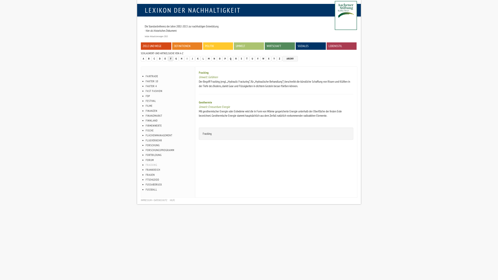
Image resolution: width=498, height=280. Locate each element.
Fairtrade (152, 76)
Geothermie (205, 102)
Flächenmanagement (159, 135)
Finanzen (151, 111)
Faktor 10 (152, 81)
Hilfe (172, 200)
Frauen (150, 175)
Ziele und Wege (152, 46)
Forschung (153, 145)
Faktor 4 (151, 86)
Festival (151, 101)
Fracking (204, 72)
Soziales (303, 46)
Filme (149, 106)
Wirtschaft (274, 46)
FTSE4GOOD (152, 179)
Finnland (152, 120)
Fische (150, 130)
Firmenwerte (154, 125)
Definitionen (182, 46)
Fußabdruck (154, 184)
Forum (150, 160)
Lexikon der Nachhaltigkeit (193, 10)
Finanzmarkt (154, 115)
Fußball (151, 189)
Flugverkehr (154, 140)
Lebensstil (335, 46)
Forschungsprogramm (160, 150)
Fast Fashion (154, 91)
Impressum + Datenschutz (154, 200)
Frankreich (153, 170)
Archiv (290, 58)
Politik (209, 46)
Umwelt (240, 46)
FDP (148, 96)
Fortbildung (154, 155)
